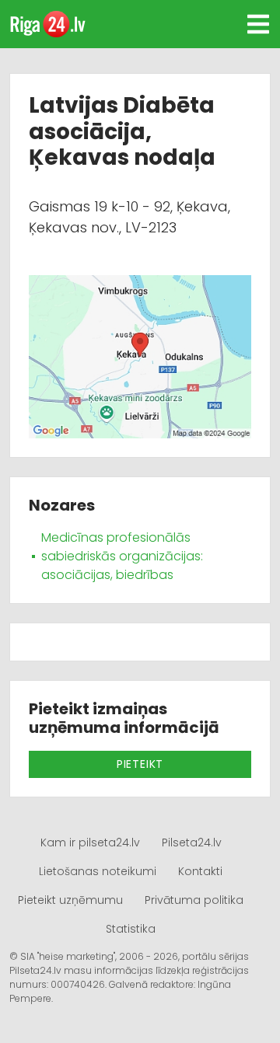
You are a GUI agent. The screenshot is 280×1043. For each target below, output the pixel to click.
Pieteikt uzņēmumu (70, 900)
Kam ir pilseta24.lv (90, 842)
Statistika (131, 929)
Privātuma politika (194, 900)
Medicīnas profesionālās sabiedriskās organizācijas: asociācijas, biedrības (122, 556)
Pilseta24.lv (192, 842)
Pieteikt (140, 764)
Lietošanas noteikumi (97, 871)
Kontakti (200, 871)
